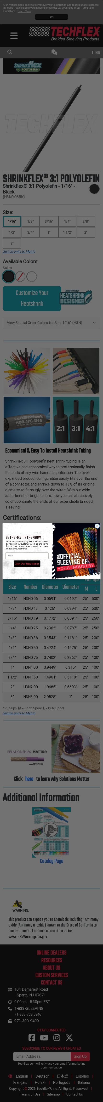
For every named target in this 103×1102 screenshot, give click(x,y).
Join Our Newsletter (27, 563)
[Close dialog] (97, 526)
